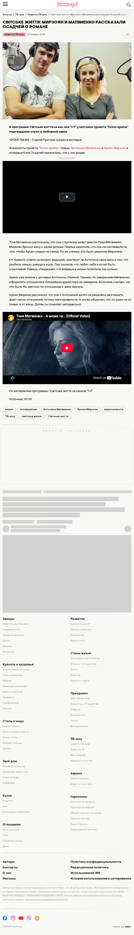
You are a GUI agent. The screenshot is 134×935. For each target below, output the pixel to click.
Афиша (76, 773)
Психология (77, 635)
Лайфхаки (9, 783)
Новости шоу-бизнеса (16, 624)
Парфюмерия (11, 703)
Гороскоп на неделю (82, 807)
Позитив (75, 675)
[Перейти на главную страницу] (67, 4)
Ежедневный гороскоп (83, 830)
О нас (7, 873)
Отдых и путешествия (83, 664)
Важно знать (77, 641)
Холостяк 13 (77, 750)
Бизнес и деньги (80, 624)
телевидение (28, 409)
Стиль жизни (80, 653)
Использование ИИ (85, 873)
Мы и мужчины (11, 830)
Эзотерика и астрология (84, 658)
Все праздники (79, 726)
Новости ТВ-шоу (14, 34)
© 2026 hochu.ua (12, 927)
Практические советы (16, 732)
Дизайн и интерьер (14, 766)
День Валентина (80, 698)
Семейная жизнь (12, 841)
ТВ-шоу (10, 416)
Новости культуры (81, 784)
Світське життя (58, 416)
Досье (6, 641)
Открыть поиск (128, 4)
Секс (5, 835)
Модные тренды (12, 743)
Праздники (79, 693)
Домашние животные (15, 772)
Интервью (9, 652)
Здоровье (8, 697)
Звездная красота (13, 635)
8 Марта (75, 710)
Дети (6, 846)
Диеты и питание (13, 692)
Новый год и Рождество (84, 704)
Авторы (9, 862)
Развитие (77, 619)
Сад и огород (10, 777)
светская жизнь (31, 416)
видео (9, 409)
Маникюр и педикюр (15, 686)
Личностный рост (81, 629)
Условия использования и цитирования (100, 878)
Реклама (9, 878)
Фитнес (7, 709)
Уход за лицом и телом (16, 670)
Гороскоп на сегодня (82, 802)
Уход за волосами (13, 675)
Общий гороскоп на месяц (85, 813)
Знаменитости (11, 629)
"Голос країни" (49, 148)
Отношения (12, 824)
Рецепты (8, 801)
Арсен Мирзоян (115, 148)
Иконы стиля (10, 737)
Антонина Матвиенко (86, 148)
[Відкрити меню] (5, 4)
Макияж (7, 681)
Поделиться (127, 34)
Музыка (7, 646)
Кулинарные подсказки (16, 812)
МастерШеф (78, 755)
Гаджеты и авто (79, 681)
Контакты (10, 867)
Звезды (8, 619)
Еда (5, 806)
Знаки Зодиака (79, 824)
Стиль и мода (13, 721)
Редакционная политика (89, 867)
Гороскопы (78, 797)
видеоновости (113, 409)
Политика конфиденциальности (95, 862)
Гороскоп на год (79, 819)
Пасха (74, 721)
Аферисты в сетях (81, 761)
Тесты (74, 670)
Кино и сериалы (79, 778)
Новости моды (11, 726)
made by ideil (122, 927)
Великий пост (78, 715)
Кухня (7, 796)
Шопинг (7, 749)
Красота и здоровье (18, 664)
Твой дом (10, 761)
